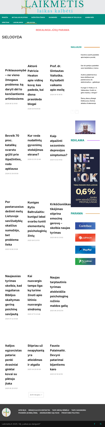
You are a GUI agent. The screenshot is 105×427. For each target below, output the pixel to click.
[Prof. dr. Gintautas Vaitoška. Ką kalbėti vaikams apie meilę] (58, 53)
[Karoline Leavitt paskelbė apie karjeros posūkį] (75, 55)
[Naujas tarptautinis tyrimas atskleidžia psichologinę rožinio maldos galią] (59, 264)
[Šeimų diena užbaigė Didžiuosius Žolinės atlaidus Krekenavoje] (75, 100)
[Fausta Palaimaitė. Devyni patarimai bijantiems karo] (58, 333)
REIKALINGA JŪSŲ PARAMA (52, 30)
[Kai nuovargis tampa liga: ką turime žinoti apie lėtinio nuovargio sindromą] (36, 263)
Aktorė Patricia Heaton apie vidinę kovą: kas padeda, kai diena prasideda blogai (36, 85)
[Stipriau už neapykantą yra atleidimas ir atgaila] (36, 333)
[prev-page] (72, 111)
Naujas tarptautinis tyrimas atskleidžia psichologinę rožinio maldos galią (59, 292)
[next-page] (77, 111)
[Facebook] (94, 424)
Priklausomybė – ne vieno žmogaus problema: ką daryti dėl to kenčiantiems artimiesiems (15, 84)
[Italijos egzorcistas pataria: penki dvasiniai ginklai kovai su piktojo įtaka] (13, 333)
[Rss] (100, 424)
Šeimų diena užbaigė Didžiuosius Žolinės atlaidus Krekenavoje (88, 100)
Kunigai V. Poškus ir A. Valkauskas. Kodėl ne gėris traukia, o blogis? (89, 90)
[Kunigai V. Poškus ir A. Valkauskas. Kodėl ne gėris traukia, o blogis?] (75, 90)
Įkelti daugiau (35, 395)
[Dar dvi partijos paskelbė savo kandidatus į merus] (75, 66)
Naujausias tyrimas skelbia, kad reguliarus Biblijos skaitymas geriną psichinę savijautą (13, 295)
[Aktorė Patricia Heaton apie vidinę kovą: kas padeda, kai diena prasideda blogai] (36, 53)
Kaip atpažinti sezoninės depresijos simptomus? (58, 145)
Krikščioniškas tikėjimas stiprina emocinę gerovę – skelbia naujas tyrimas (60, 218)
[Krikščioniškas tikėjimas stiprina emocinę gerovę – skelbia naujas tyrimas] (60, 189)
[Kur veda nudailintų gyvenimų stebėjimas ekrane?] (36, 123)
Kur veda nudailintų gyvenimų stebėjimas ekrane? (35, 145)
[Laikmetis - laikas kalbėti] (52, 7)
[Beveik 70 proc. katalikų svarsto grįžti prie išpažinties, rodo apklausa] (13, 123)
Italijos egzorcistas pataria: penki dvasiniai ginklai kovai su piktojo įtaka (13, 364)
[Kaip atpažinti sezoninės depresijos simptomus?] (58, 123)
